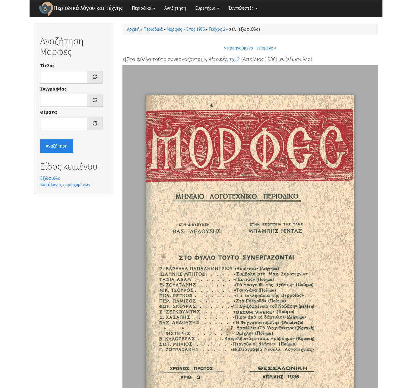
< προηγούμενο (238, 48)
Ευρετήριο (205, 8)
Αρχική (133, 29)
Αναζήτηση (175, 8)
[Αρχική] (46, 9)
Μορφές (174, 29)
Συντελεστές (241, 8)
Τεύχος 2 (216, 29)
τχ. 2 (234, 58)
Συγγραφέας (53, 89)
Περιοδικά (142, 8)
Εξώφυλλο (50, 178)
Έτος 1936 (195, 29)
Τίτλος (47, 65)
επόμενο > (267, 48)
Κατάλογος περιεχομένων (65, 184)
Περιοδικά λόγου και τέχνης (88, 7)
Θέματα (48, 112)
